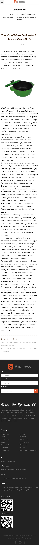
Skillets (3, 437)
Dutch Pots (5, 439)
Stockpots (23, 445)
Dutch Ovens (24, 442)
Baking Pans (5, 450)
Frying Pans (5, 434)
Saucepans (24, 439)
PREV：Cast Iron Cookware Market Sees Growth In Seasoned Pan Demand (18, 344)
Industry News (20, 14)
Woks (3, 442)
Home (6, 14)
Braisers (22, 448)
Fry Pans (22, 434)
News (11, 14)
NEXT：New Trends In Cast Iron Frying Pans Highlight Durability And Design (19, 349)
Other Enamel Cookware (28, 450)
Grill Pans (23, 437)
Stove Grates (6, 445)
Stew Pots (4, 448)
